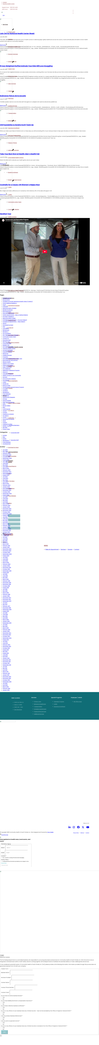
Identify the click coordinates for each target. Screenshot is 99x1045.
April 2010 (5, 685)
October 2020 (6, 552)
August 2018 (6, 587)
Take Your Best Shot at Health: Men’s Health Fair (20, 154)
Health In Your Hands (8, 363)
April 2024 (5, 482)
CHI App (5, 399)
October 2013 (6, 648)
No (3, 999)
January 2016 (6, 621)
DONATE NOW (14, 522)
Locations (5, 390)
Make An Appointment (52, 549)
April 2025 (5, 466)
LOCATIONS (14, 526)
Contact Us (6, 338)
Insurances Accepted (8, 419)
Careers (5, 2)
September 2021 (7, 534)
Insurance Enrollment (59, 706)
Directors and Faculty (8, 313)
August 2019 (6, 572)
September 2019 (7, 571)
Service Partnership (8, 347)
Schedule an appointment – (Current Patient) (15, 320)
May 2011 (5, 668)
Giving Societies (7, 400)
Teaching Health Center (8, 4)
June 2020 (5, 559)
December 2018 (7, 582)
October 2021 (6, 532)
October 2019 (6, 569)
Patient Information (8, 365)
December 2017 (7, 598)
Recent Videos (6, 405)
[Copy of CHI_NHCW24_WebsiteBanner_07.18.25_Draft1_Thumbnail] (7, 30)
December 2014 (7, 633)
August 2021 (6, 535)
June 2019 (5, 576)
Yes (3, 997)
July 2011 (5, 666)
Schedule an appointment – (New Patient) (14, 321)
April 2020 (5, 561)
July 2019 (5, 574)
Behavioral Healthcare (40, 704)
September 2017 (7, 601)
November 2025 (7, 455)
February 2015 (6, 629)
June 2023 (5, 498)
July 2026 (5, 450)
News (4, 404)
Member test (6, 342)
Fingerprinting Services (40, 711)
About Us (5, 372)
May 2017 (5, 604)
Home (4, 305)
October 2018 (6, 586)
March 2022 (6, 524)
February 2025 (6, 470)
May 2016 (5, 616)
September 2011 (7, 665)
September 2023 (7, 493)
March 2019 (6, 579)
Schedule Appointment (40, 709)
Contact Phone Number (8, 987)
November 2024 (7, 472)
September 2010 (7, 682)
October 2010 (6, 680)
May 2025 (5, 465)
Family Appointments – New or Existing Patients (15, 315)
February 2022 (6, 525)
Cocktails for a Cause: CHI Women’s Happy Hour (20, 185)
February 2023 (6, 505)
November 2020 (7, 550)
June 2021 (5, 539)
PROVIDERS (14, 530)
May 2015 (5, 626)
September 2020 (7, 554)
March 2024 (6, 483)
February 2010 (6, 688)
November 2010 (7, 678)
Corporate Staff (7, 343)
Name (3, 847)
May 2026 (5, 451)
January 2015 (6, 631)
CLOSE (2, 955)
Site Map (5, 427)
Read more (3, 45)
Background (6, 330)
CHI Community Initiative (9, 379)
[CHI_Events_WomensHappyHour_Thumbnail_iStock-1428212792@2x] (7, 150)
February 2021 (6, 545)
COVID (4, 417)
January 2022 (6, 527)
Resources (5, 353)
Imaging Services (7, 355)
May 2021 (5, 540)
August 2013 (6, 650)
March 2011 (5, 671)
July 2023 (5, 497)
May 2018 (5, 591)
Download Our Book (8, 325)
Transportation (38, 706)
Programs (5, 306)
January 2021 (6, 547)
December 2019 (7, 567)
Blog (4, 407)
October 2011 (6, 663)
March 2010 (6, 687)
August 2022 (6, 515)
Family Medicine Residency (10, 303)
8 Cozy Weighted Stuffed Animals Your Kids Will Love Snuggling (26, 66)
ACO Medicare (6, 368)
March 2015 (6, 628)
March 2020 (6, 562)
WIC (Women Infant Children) (10, 335)
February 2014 (6, 645)
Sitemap (82, 832)
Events (4, 439)
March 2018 (6, 592)
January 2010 (6, 690)
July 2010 (5, 683)
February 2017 (6, 606)
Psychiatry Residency (8, 316)
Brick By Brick (6, 300)
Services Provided (6, 977)
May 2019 (5, 577)
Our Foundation (7, 333)
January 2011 (6, 675)
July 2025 (5, 461)
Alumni (4, 323)
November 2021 (7, 530)
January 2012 (6, 658)
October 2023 (6, 492)
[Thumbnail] (7, 121)
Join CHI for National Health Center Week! (17, 33)
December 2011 (7, 660)
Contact (76, 549)
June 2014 (5, 643)
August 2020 (6, 556)
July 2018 (5, 589)
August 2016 (6, 611)
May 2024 (5, 480)
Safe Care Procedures (8, 402)
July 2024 (5, 477)
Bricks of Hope (6, 385)
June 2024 (5, 478)
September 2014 (7, 638)
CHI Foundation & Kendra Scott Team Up (17, 125)
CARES (4, 382)
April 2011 (5, 670)
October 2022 (6, 512)
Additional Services (39, 714)
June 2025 (5, 463)
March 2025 (6, 468)
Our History (6, 416)
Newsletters (6, 392)
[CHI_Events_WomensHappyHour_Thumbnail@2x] (7, 181)
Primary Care (37, 701)
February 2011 (6, 673)
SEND (4, 1032)
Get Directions (18, 709)
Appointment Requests (9, 397)
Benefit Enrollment (8, 310)
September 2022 (7, 514)
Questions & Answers (8, 414)
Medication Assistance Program (11, 370)
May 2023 (5, 500)
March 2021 (6, 544)
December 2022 (7, 508)
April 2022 (5, 522)
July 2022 (5, 517)
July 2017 (5, 603)
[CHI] (3, 15)
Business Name (5, 972)
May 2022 (5, 520)
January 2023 (6, 507)
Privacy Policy (6, 429)
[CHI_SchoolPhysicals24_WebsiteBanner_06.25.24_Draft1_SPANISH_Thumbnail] (7, 92)
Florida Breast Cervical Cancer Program (13, 387)
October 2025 (6, 456)
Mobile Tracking (7, 426)
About (4, 421)
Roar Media (50, 832)
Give (4, 326)
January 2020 (6, 566)
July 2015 (5, 624)
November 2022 (7, 510)
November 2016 (7, 608)
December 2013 (7, 646)
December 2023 (7, 488)
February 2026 (6, 453)
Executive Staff (7, 340)
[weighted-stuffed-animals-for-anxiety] (7, 62)
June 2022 (5, 519)
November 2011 (7, 661)
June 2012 (5, 655)
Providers (5, 389)
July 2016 (5, 613)
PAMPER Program (7, 352)
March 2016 (6, 619)
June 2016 (5, 614)
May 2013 (5, 651)
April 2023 (5, 502)
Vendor (5, 410)
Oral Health (6, 328)
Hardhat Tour (5, 214)
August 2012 (6, 653)
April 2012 (5, 656)
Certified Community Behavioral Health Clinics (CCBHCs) (18, 301)
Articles (5, 435)
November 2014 (7, 634)
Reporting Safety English (9, 318)
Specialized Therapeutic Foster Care (12, 358)
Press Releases (7, 394)
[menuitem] (46, 2)
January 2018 (6, 596)
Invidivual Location (7, 424)
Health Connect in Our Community (12, 375)
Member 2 (5, 332)
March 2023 (6, 503)
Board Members (7, 311)
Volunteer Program (8, 374)
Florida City (6, 384)
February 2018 (6, 594)
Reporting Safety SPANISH (9, 308)
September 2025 (7, 458)
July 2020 (5, 557)
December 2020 (7, 549)
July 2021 (5, 537)
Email (3, 852)
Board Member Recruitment (10, 360)
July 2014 (5, 641)
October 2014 (6, 636)
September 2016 (7, 609)
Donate (70, 549)
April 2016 (5, 618)
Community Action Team (9, 337)
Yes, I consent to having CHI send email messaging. (13, 857)
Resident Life (6, 345)
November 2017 (7, 599)
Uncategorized (7, 444)
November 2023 (7, 490)
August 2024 (6, 475)
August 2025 (6, 460)
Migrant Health (7, 362)
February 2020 (6, 564)
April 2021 (5, 542)
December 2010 (7, 676)
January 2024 (6, 487)
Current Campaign (8, 350)
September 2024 (7, 473)
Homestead (6, 380)
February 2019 (6, 581)
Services (63, 549)
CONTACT (14, 518)
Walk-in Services (7, 367)
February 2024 (6, 485)
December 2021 (7, 529)
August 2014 (6, 640)
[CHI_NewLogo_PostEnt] (7, 210)
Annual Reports (7, 298)
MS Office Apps (78, 701)
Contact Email (5, 992)
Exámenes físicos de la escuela (13, 96)
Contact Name (5, 982)
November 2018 (7, 584)
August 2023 (6, 495)
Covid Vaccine (6, 409)
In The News (6, 395)
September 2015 (7, 623)
